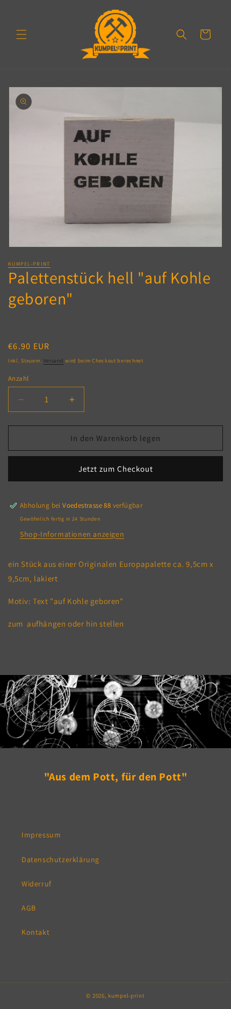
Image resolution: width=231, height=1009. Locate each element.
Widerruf (36, 884)
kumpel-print (29, 263)
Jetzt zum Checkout (115, 469)
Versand (54, 360)
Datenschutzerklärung (60, 859)
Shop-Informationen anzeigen (72, 534)
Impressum (41, 835)
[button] (21, 34)
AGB (28, 908)
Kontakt (35, 932)
